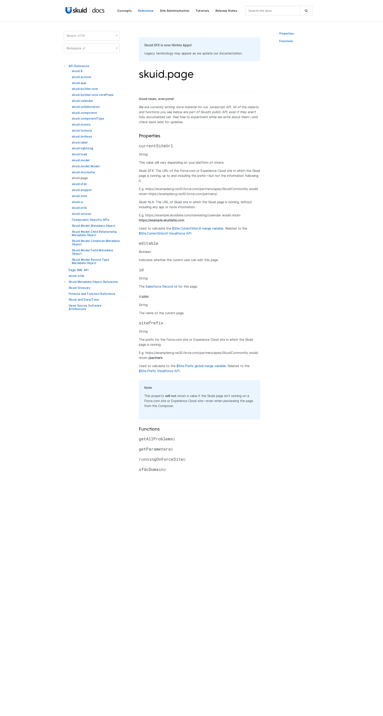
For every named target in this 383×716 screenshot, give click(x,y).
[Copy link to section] (196, 76)
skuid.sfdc (79, 184)
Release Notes (226, 11)
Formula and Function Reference (92, 293)
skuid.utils (79, 207)
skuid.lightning (82, 148)
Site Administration (175, 11)
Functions (286, 41)
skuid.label (80, 142)
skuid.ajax (79, 83)
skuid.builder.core (85, 88)
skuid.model (81, 160)
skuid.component (84, 112)
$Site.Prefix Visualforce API (159, 371)
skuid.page (80, 178)
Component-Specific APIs (90, 219)
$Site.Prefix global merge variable (201, 366)
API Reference (79, 66)
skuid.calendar (82, 100)
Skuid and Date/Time (84, 299)
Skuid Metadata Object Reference (93, 281)
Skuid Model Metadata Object (93, 225)
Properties (286, 33)
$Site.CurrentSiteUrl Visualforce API (165, 233)
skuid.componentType (88, 118)
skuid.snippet (82, 190)
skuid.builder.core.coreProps (93, 94)
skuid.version (81, 213)
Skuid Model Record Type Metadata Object (90, 261)
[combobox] (279, 10)
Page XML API (79, 270)
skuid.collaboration (86, 106)
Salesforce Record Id (161, 286)
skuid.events (81, 124)
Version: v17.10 (75, 35)
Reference (146, 11)
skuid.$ (77, 71)
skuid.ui (77, 202)
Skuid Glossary (79, 287)
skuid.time (79, 196)
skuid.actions (81, 77)
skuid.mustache (83, 172)
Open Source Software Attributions (85, 307)
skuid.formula (82, 130)
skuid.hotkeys (82, 136)
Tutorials (202, 11)
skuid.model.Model (86, 166)
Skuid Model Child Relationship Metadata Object (94, 233)
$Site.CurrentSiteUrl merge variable (197, 228)
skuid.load (79, 154)
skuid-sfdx (77, 275)
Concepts (124, 11)
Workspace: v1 (75, 48)
